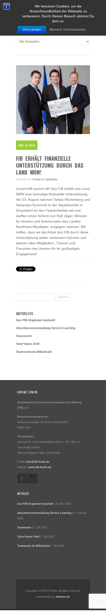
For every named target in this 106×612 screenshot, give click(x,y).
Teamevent (24, 336)
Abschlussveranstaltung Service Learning (45, 328)
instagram (32, 478)
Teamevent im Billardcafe (34, 352)
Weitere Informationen (68, 29)
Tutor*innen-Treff (27, 344)
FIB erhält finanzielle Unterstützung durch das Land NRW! (49, 165)
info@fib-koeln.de (38, 461)
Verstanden (32, 29)
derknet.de (63, 596)
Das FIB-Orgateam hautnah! (36, 320)
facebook (22, 478)
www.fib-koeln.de (39, 467)
